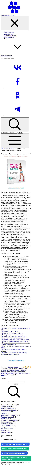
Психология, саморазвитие (9, 420)
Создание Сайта (6, 412)
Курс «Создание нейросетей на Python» (14, 448)
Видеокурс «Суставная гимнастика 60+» (14, 336)
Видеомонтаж (5, 418)
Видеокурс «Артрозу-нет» (10, 331)
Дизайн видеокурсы (7, 417)
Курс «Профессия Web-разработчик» (14, 453)
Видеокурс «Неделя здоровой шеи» (12, 333)
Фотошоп (4, 413)
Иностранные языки (7, 428)
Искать (20, 132)
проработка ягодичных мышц (10, 370)
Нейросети (4, 430)
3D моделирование (6, 422)
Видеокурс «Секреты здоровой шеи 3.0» (14, 338)
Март (12, 148)
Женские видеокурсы (7, 408)
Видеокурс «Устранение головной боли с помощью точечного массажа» (14, 353)
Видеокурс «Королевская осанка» (12, 335)
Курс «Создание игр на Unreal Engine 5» (15, 444)
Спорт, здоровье (13, 367)
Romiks (21, 368)
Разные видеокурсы (7, 425)
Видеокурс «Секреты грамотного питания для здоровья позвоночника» (15, 343)
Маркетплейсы (5, 432)
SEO (2, 427)
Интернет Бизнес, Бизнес (8, 405)
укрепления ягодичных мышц (16, 371)
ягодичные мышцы (7, 373)
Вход (2, 55)
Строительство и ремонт (8, 410)
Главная (3, 148)
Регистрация (8, 55)
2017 (8, 148)
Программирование (7, 423)
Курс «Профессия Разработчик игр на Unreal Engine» (14, 458)
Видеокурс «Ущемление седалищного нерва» (15, 339)
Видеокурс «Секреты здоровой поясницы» (15, 341)
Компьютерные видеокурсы (9, 415)
